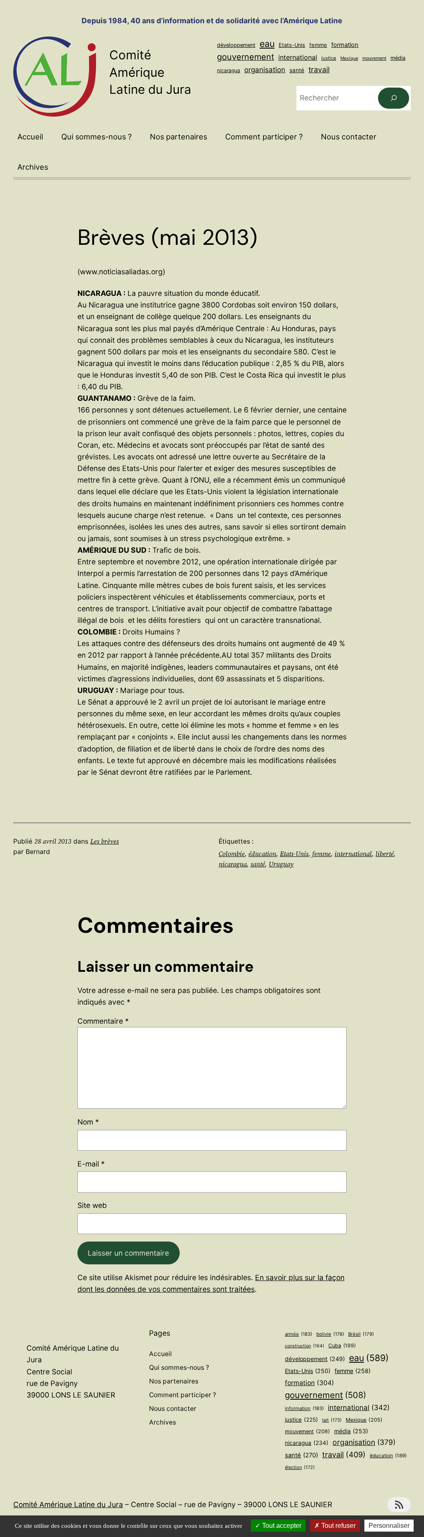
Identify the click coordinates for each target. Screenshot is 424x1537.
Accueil (30, 136)
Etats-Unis (292, 45)
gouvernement (245, 57)
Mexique (349, 58)
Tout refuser (338, 1525)
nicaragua (228, 70)
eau (267, 43)
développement (236, 45)
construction (304, 1346)
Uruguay (281, 864)
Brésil (361, 1334)
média (397, 58)
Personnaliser (389, 1525)
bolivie (330, 1334)
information (304, 1408)
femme (318, 44)
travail (319, 69)
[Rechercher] (393, 98)
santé (296, 70)
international (297, 57)
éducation (262, 853)
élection (300, 1467)
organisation (264, 70)
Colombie (232, 853)
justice (328, 58)
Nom (88, 1121)
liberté (385, 853)
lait (332, 1420)
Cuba (342, 1345)
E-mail (91, 1163)
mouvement (374, 58)
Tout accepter (280, 1525)
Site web (92, 1205)
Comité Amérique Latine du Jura (150, 72)
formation (345, 45)
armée (298, 1334)
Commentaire (103, 1021)
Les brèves (104, 841)
